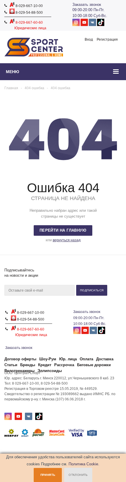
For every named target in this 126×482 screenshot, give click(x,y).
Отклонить (78, 474)
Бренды (27, 365)
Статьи (10, 365)
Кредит (44, 365)
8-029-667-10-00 (29, 6)
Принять (47, 474)
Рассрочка (64, 365)
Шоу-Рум (47, 359)
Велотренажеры (19, 371)
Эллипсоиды (50, 371)
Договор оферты (20, 359)
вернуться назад (67, 240)
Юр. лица (68, 359)
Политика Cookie (83, 464)
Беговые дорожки (94, 365)
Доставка (104, 359)
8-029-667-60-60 (29, 22)
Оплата (86, 359)
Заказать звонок (86, 4)
